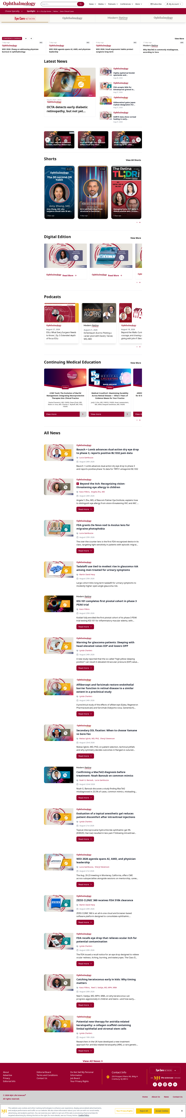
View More (179, 38)
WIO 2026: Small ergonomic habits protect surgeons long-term (67, 50)
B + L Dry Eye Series (44, 11)
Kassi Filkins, (84, 492)
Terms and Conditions (47, 1075)
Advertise (7, 1075)
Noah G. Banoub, (86, 780)
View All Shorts (133, 160)
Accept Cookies (162, 1111)
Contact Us (42, 1078)
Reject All (144, 1111)
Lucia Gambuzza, (86, 867)
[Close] (182, 1111)
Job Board (75, 1078)
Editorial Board (44, 1072)
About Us (156, 1097)
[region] (93, 1111)
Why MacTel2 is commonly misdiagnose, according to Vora (113, 50)
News (166, 1097)
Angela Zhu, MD (98, 492)
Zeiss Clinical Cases (67, 11)
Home (145, 1097)
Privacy (6, 1078)
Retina (55, 11)
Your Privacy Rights (79, 1081)
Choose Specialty (12, 11)
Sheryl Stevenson (107, 738)
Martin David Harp (87, 574)
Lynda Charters (85, 650)
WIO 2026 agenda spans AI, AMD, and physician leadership (22, 50)
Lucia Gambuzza (86, 457)
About (6, 1072)
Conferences (125, 4)
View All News (91, 1061)
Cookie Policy (83, 1115)
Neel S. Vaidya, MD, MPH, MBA (104, 987)
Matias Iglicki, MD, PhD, (89, 738)
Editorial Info (9, 1081)
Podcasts (112, 4)
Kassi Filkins (84, 609)
